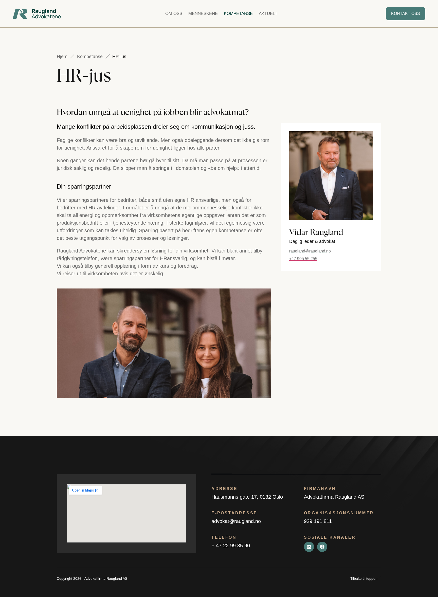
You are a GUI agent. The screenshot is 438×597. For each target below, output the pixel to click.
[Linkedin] (309, 547)
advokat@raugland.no (236, 521)
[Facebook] (322, 547)
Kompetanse (90, 56)
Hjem (62, 56)
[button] (203, 14)
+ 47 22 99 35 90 (230, 545)
